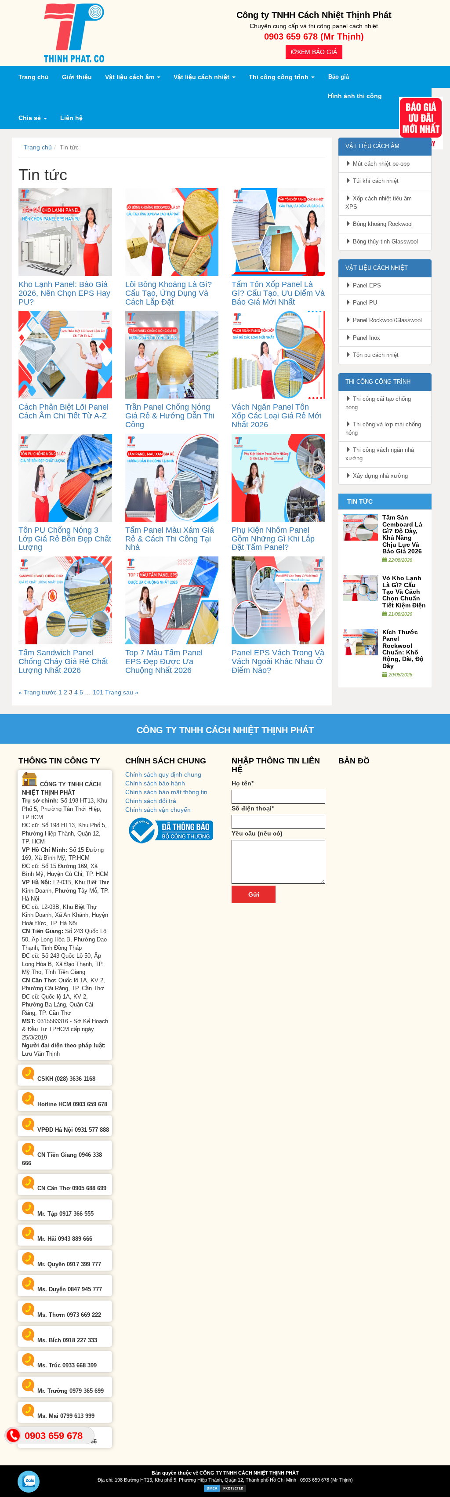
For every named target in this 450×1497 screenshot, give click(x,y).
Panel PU (364, 302)
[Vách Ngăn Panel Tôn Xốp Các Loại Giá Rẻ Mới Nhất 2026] (278, 354)
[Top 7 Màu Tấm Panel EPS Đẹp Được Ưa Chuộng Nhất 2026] (172, 599)
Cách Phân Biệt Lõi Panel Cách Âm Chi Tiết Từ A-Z (63, 411)
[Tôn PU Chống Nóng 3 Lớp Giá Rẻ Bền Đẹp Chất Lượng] (65, 476)
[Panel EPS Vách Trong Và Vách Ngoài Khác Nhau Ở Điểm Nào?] (278, 599)
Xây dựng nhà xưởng (379, 475)
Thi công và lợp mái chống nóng (383, 428)
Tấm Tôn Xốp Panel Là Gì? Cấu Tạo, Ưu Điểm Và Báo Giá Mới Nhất (278, 293)
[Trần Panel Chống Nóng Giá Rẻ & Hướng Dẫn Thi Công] (172, 354)
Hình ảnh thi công (355, 95)
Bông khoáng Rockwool (382, 224)
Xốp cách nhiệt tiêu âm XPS (378, 202)
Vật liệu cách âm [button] (130, 76)
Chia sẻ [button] (30, 117)
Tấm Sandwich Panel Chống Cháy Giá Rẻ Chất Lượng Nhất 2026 (63, 661)
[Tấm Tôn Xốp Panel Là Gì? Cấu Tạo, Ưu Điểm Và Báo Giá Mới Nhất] (278, 231)
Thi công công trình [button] (279, 76)
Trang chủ (36, 76)
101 (98, 692)
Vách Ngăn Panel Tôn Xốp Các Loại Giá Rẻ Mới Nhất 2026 (277, 416)
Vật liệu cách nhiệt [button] (202, 76)
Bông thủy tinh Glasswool (384, 241)
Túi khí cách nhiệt (375, 181)
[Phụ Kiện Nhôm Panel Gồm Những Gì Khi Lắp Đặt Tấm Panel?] (278, 476)
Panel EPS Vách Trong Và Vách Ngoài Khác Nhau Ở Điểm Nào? (278, 661)
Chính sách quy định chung (163, 774)
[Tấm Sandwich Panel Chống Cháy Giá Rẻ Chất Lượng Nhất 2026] (65, 599)
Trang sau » (121, 692)
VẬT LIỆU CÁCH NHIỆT (376, 268)
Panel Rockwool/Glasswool (386, 320)
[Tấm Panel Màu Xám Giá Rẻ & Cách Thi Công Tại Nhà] (172, 476)
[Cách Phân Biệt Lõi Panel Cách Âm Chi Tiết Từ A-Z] (65, 354)
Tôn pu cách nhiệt (375, 355)
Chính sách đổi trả (150, 800)
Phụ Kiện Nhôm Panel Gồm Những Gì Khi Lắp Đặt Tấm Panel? (273, 539)
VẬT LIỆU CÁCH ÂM (372, 146)
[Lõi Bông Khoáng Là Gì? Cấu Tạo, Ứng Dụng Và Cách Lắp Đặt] (172, 231)
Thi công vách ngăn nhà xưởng (379, 454)
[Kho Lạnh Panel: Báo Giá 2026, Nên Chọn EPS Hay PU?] (65, 231)
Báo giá (338, 76)
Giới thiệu (77, 76)
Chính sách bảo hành (155, 783)
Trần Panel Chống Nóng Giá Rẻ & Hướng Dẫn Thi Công (169, 416)
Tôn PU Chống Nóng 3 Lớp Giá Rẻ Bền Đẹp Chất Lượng (64, 539)
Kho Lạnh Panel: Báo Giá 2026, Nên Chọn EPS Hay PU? (64, 293)
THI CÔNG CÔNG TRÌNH (377, 381)
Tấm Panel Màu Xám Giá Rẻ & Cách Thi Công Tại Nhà (169, 539)
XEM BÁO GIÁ (317, 51)
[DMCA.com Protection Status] (225, 1487)
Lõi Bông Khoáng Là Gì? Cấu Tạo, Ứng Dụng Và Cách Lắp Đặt (168, 293)
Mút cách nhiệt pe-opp (380, 163)
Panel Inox (365, 337)
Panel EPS (366, 285)
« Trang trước (37, 692)
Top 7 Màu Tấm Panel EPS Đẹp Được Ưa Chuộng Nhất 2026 (164, 661)
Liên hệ (71, 117)
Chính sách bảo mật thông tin (166, 792)
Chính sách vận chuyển (158, 809)
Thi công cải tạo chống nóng (378, 403)
